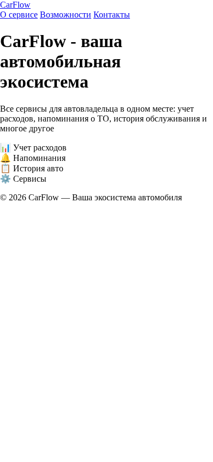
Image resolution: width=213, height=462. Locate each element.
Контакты (111, 14)
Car (15, 4)
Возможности (65, 14)
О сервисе (19, 14)
